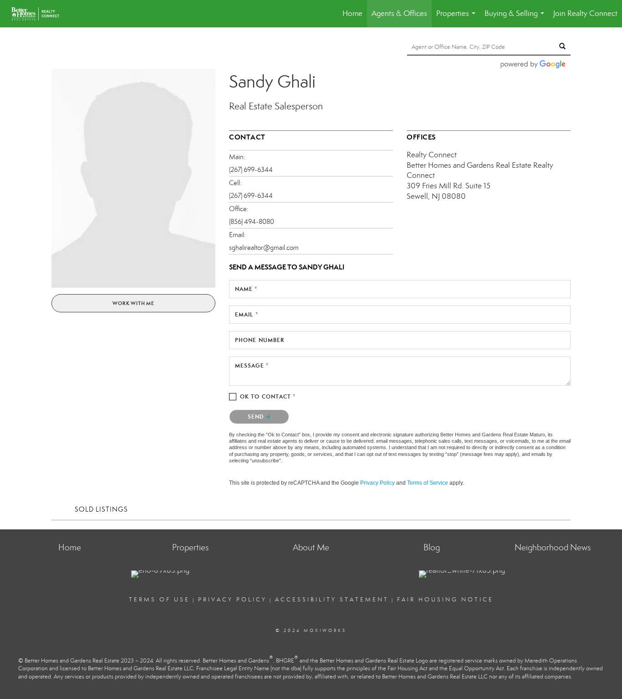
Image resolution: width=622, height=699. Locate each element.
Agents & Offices (399, 13)
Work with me (133, 303)
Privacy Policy (377, 483)
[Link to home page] (42, 13)
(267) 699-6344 (251, 170)
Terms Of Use (159, 599)
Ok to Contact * (268, 396)
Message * (252, 365)
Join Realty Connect (585, 13)
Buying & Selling (516, 18)
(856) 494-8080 (251, 221)
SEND (257, 416)
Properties (457, 18)
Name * (246, 288)
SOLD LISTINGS (101, 509)
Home (352, 13)
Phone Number (259, 340)
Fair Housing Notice (445, 599)
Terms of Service (427, 483)
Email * (246, 314)
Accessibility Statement (332, 599)
